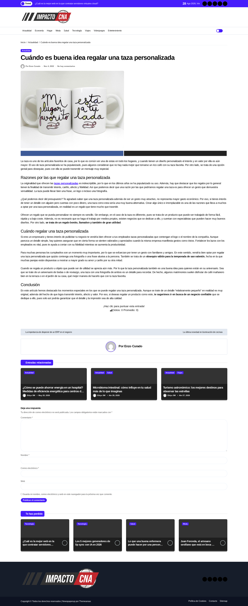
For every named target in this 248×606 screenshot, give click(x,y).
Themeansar (85, 601)
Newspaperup (68, 601)
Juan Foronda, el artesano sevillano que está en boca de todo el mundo (198, 544)
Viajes (87, 31)
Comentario (27, 418)
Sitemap (223, 601)
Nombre (25, 455)
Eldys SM (31, 395)
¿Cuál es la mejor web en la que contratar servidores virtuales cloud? (38, 544)
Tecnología (77, 31)
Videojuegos (99, 31)
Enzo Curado (133, 346)
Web (23, 481)
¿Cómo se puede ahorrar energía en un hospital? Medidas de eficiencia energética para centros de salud (53, 391)
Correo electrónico (30, 468)
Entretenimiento (115, 31)
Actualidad (27, 31)
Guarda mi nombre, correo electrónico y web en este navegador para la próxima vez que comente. (67, 494)
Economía (39, 31)
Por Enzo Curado (33, 66)
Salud (66, 31)
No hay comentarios (66, 66)
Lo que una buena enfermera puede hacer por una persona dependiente (145, 544)
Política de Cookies (197, 601)
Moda (58, 31)
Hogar (49, 31)
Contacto (213, 601)
